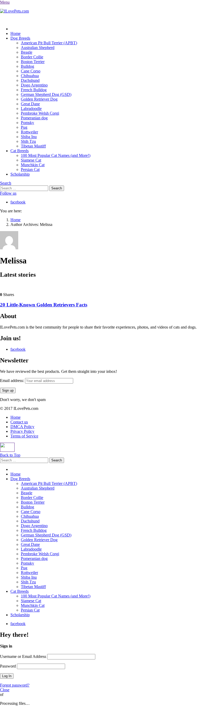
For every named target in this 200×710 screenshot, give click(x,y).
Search (5, 183)
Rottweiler (29, 132)
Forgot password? (14, 685)
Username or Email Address (23, 656)
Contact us (19, 422)
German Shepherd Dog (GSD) (46, 94)
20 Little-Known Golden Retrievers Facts (43, 304)
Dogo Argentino (34, 85)
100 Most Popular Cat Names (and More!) (55, 155)
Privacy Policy (22, 431)
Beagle (26, 52)
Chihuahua (30, 75)
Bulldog (27, 66)
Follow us (8, 193)
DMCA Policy (22, 426)
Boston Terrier (33, 61)
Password (8, 666)
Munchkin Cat (33, 165)
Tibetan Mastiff (33, 146)
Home (15, 33)
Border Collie (32, 57)
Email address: (12, 380)
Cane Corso (30, 71)
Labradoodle (31, 108)
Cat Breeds (19, 151)
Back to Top (10, 455)
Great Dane (30, 104)
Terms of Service (24, 436)
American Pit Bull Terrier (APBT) (49, 43)
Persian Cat (30, 169)
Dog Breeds (20, 38)
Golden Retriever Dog (39, 99)
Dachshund (30, 80)
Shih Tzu (28, 141)
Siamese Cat (31, 160)
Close (4, 690)
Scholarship (20, 174)
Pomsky (27, 122)
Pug (24, 127)
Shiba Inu (29, 136)
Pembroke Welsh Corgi (40, 113)
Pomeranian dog (34, 118)
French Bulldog (34, 90)
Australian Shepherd (37, 47)
